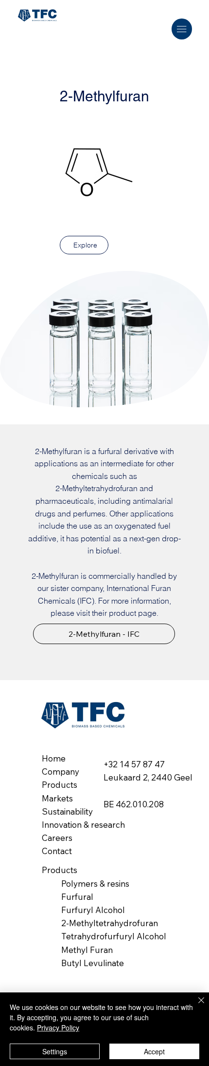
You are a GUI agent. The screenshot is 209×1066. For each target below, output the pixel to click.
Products (59, 785)
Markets (57, 798)
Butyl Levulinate (92, 963)
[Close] (195, 1006)
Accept (154, 1051)
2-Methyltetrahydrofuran (109, 923)
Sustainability (67, 811)
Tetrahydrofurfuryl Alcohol (113, 936)
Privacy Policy (58, 1027)
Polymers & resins (95, 883)
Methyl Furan (87, 950)
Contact (57, 851)
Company (60, 771)
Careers (57, 838)
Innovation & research (83, 824)
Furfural (77, 897)
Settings (54, 1051)
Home (54, 758)
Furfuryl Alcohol (93, 910)
